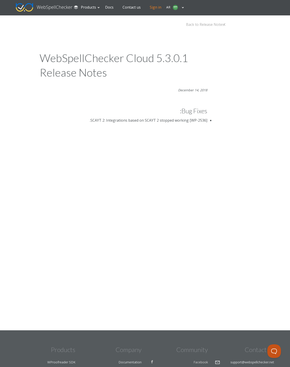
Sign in (155, 7)
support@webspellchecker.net (252, 362)
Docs (109, 7)
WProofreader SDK (61, 362)
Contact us (132, 7)
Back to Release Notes (205, 24)
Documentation (130, 362)
